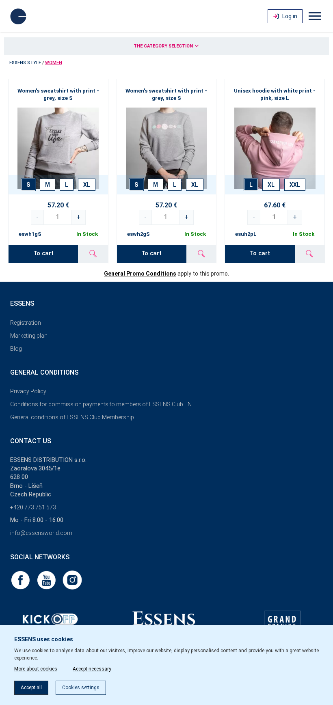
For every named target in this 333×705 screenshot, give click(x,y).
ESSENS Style (25, 62)
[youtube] (47, 579)
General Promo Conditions (140, 273)
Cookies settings (80, 687)
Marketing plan (29, 335)
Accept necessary (92, 669)
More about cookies (35, 669)
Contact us (30, 441)
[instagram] (72, 579)
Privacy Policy (28, 391)
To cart (43, 253)
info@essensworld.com (41, 533)
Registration (25, 322)
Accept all (31, 687)
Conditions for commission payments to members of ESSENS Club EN (101, 404)
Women (53, 62)
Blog (16, 348)
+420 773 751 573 (33, 507)
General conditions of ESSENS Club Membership (72, 417)
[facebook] (21, 579)
